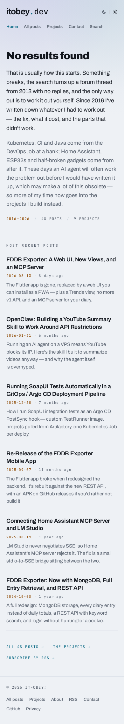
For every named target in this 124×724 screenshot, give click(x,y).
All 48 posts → (25, 646)
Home (12, 26)
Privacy (33, 709)
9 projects (87, 218)
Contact (76, 26)
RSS (73, 699)
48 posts (51, 218)
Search (97, 26)
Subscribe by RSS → (30, 657)
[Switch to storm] (110, 12)
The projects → (72, 646)
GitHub (13, 709)
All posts (32, 26)
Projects (55, 26)
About (57, 699)
